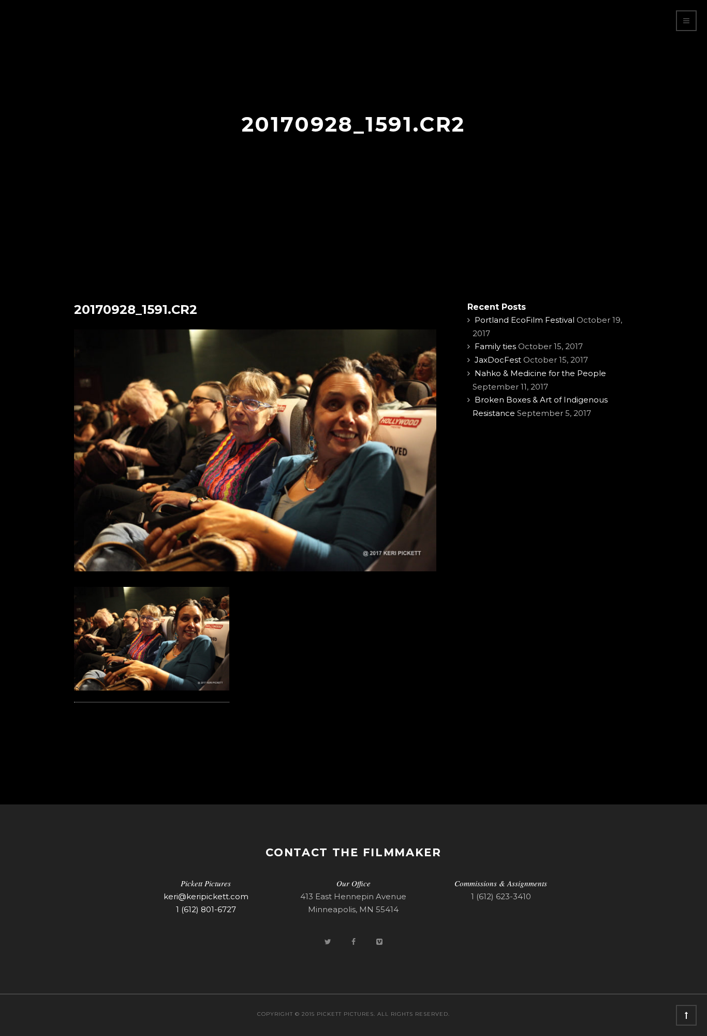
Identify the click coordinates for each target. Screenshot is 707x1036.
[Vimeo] (379, 941)
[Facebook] (354, 941)
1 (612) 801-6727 (206, 909)
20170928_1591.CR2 (135, 309)
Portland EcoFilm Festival (525, 320)
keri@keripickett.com (206, 896)
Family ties (495, 346)
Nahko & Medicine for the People (540, 373)
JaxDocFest (498, 360)
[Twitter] (329, 941)
